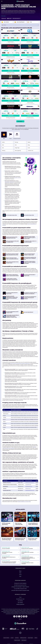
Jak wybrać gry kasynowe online (20, 585)
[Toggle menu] (2, 1)
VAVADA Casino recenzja (11, 56)
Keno (20, 572)
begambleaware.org (28, 486)
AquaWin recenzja (30, 56)
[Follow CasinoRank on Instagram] (17, 616)
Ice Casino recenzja (30, 41)
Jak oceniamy (20, 600)
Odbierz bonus (10, 40)
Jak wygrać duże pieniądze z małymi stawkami (20, 586)
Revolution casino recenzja (10, 117)
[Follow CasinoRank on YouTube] (21, 616)
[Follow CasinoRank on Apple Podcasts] (26, 616)
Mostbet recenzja (11, 41)
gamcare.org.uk (28, 488)
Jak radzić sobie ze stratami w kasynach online (20, 590)
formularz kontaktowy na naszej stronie (24, 501)
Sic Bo (20, 574)
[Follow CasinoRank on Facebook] (14, 616)
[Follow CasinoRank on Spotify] (24, 616)
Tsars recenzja (30, 72)
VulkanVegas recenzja (10, 72)
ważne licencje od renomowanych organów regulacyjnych (20, 363)
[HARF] (15, 629)
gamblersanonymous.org (29, 482)
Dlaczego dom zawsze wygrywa (20, 583)
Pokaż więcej (20, 121)
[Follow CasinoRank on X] (19, 616)
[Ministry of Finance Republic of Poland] (5, 629)
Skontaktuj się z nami (20, 599)
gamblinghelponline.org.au (29, 490)
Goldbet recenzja (30, 102)
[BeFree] (37, 629)
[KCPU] (23, 629)
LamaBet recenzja (30, 87)
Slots (20, 576)
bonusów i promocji (17, 177)
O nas (20, 597)
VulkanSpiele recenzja (10, 102)
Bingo (20, 571)
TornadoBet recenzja (30, 117)
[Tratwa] (30, 629)
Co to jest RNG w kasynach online (20, 588)
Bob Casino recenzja (10, 87)
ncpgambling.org (28, 484)
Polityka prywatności (20, 604)
